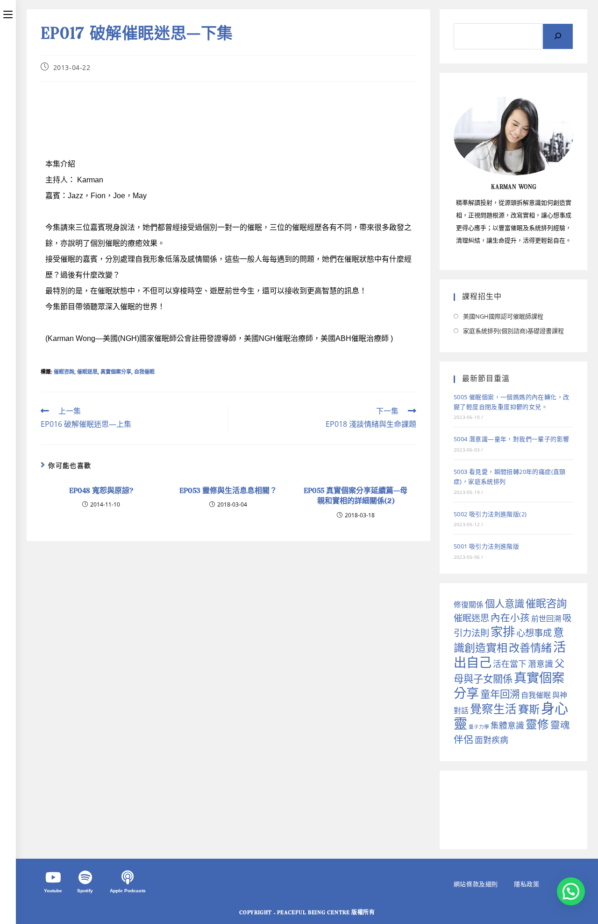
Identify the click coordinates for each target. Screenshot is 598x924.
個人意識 (504, 603)
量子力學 (479, 726)
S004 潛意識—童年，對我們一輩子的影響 (511, 439)
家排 (503, 631)
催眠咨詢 (64, 371)
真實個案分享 (115, 371)
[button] (571, 891)
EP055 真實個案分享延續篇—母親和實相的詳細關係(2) (355, 496)
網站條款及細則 (476, 884)
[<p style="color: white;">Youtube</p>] (53, 877)
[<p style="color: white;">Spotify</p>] (85, 877)
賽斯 (529, 709)
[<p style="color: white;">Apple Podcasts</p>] (128, 877)
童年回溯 (500, 694)
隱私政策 (526, 884)
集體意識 (507, 725)
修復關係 (469, 604)
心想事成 (534, 632)
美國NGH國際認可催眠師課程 (503, 316)
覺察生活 (493, 708)
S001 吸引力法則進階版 (486, 546)
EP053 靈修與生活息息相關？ (228, 491)
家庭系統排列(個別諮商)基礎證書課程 (513, 331)
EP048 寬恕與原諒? (101, 491)
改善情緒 (530, 647)
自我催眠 (144, 371)
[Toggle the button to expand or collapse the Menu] (8, 13)
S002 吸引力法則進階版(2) (490, 514)
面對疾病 (491, 739)
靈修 (537, 724)
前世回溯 (546, 618)
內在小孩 (510, 617)
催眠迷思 (87, 371)
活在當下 (510, 663)
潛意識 (540, 663)
